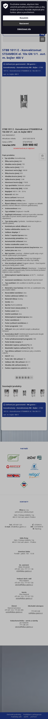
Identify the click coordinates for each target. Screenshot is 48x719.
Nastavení (24, 23)
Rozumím (24, 18)
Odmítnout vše (24, 29)
